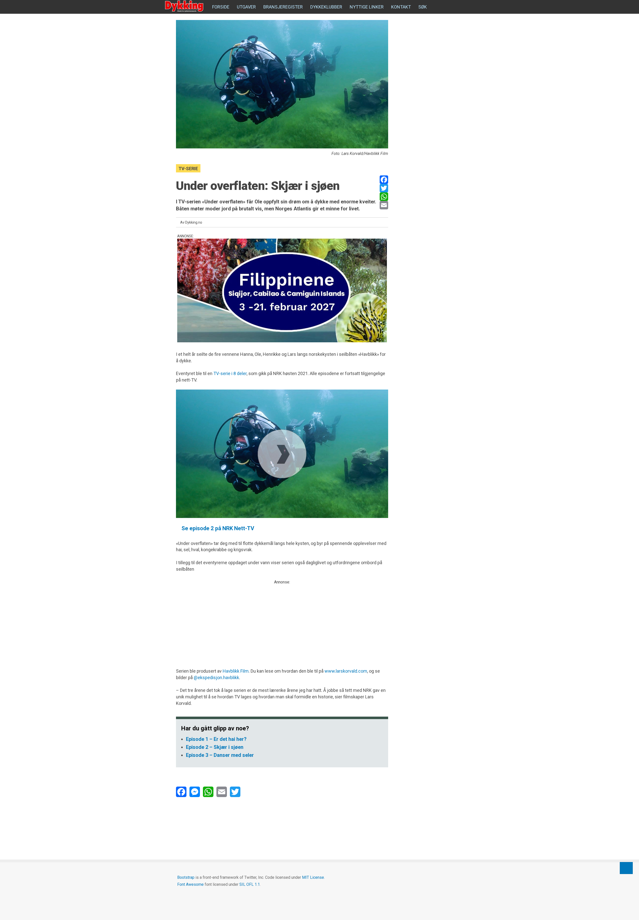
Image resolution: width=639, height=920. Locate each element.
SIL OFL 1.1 (249, 884)
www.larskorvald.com (345, 671)
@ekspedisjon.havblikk (216, 677)
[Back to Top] (626, 868)
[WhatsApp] (384, 196)
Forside (220, 6)
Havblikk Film (236, 671)
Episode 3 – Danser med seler (220, 755)
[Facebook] (384, 179)
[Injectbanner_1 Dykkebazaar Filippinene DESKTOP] (282, 290)
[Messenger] (194, 792)
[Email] (384, 205)
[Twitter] (384, 188)
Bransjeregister (283, 6)
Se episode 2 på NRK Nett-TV (217, 528)
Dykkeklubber (326, 6)
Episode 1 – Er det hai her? (216, 739)
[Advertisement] (282, 620)
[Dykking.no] (185, 6)
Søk (422, 6)
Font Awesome (190, 884)
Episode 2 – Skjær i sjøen (214, 747)
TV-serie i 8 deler (230, 373)
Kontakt (401, 6)
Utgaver (246, 6)
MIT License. (313, 877)
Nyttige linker (367, 6)
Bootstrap (185, 877)
